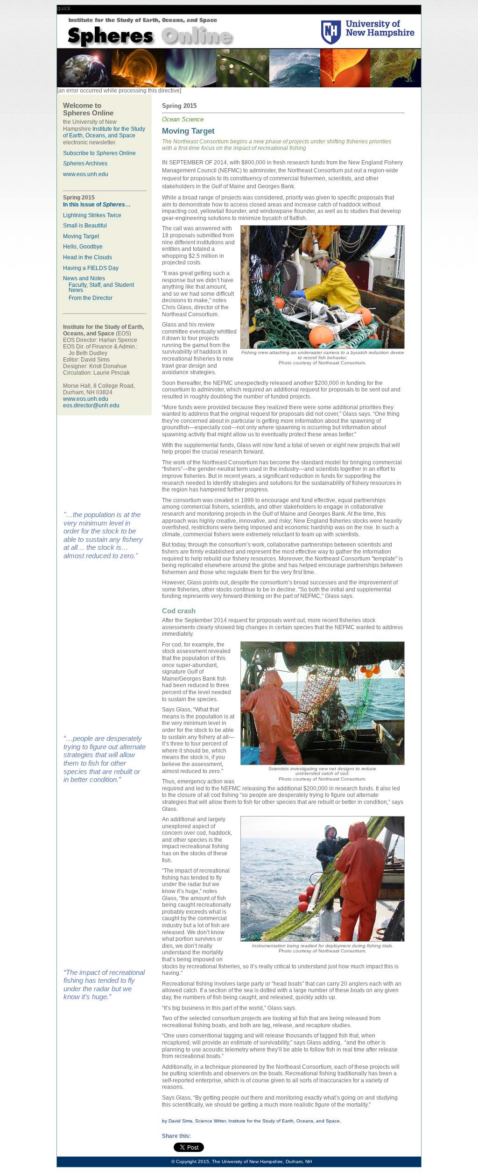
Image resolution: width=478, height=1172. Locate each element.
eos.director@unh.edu (91, 405)
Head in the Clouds (87, 257)
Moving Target (81, 236)
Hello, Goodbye (83, 246)
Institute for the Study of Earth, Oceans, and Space (104, 132)
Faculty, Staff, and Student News (101, 287)
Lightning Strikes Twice (92, 215)
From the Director (90, 298)
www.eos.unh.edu (85, 174)
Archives (95, 163)
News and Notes (84, 278)
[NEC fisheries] (322, 347)
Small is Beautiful (85, 225)
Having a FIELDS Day (91, 268)
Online (127, 153)
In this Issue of (94, 204)
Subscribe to (90, 153)
